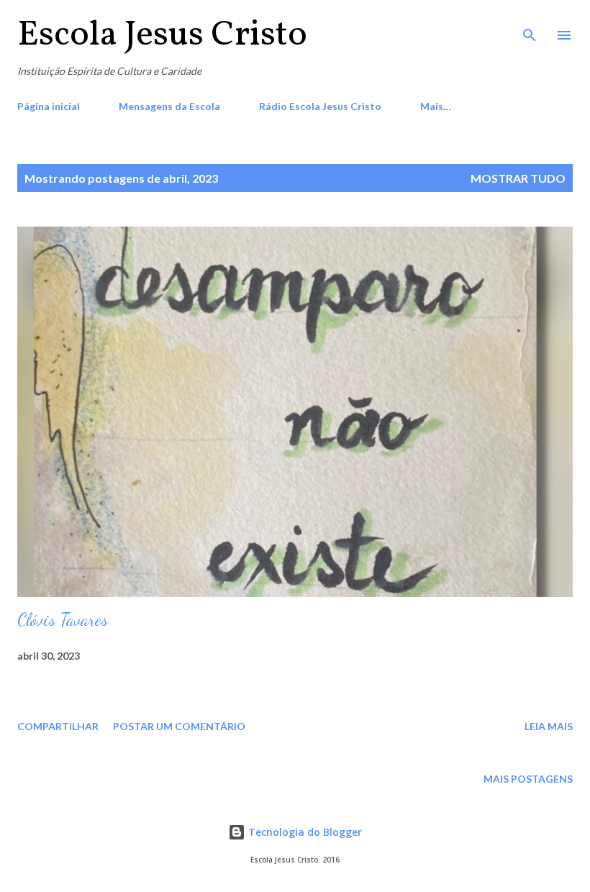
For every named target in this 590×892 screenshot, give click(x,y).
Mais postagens (528, 779)
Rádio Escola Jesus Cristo (320, 106)
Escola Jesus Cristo (162, 35)
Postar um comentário (179, 726)
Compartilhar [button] (58, 726)
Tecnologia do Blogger (303, 832)
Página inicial (48, 106)
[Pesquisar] (529, 26)
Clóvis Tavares (62, 619)
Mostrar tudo (518, 178)
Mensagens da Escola (169, 106)
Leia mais (549, 726)
